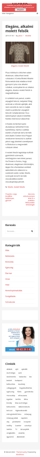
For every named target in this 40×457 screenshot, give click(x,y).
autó (20, 373)
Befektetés (9, 256)
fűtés (19, 391)
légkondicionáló (21, 410)
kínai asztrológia (21, 403)
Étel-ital (8, 273)
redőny (9, 425)
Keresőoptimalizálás (13, 290)
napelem (24, 418)
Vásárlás (28, 36)
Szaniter (18, 425)
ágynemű (10, 437)
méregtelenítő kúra (14, 414)
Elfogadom (20, 10)
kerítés (18, 399)
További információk (29, 7)
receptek (27, 422)
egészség (10, 391)
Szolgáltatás (10, 296)
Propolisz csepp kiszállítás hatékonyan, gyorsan (11, 197)
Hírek (7, 279)
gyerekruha (29, 391)
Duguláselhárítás (25, 388)
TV (16, 429)
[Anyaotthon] (20, 351)
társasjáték (24, 429)
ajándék (24, 369)
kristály (9, 403)
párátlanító (16, 422)
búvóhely (21, 384)
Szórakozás (10, 302)
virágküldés (11, 433)
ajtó (16, 369)
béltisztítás (11, 384)
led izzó (9, 410)
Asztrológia (11, 373)
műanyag (27, 414)
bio (30, 377)
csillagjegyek (11, 388)
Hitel (7, 285)
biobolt (9, 380)
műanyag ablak (12, 418)
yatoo (20, 36)
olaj (8, 422)
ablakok (9, 369)
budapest (18, 380)
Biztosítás (9, 262)
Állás (7, 250)
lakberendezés (24, 407)
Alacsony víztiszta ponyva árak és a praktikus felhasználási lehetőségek (29, 199)
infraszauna (22, 395)
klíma (26, 399)
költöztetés (11, 407)
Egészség (9, 267)
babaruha (22, 377)
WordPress (20, 454)
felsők (10, 187)
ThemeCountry (21, 452)
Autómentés (11, 377)
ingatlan (9, 399)
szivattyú (27, 425)
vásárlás (21, 433)
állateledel (21, 437)
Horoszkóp (11, 395)
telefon (9, 429)
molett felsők (19, 187)
